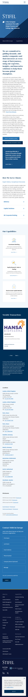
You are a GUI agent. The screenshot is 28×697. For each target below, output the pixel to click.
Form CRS (17, 641)
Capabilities (19, 41)
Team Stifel (5, 610)
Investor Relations (6, 599)
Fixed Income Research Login (13, 142)
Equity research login (11, 138)
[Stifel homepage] (6, 2)
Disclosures (18, 497)
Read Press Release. (11, 112)
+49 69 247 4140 (9, 444)
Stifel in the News (19, 624)
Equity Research (6, 506)
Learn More (8, 164)
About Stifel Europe (8, 41)
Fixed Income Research (7, 509)
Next (16, 355)
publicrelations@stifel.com (12, 514)
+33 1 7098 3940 (8, 431)
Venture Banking (6, 604)
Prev (11, 355)
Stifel (4, 597)
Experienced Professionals (5, 637)
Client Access (5, 651)
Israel (4, 627)
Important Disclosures (20, 636)
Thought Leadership (19, 621)
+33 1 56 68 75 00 (9, 420)
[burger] (24, 2)
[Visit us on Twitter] (8, 673)
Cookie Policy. (9, 687)
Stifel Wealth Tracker (7, 654)
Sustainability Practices (8, 607)
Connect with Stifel (7, 648)
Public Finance (18, 608)
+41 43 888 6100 (9, 476)
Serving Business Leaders (18, 612)
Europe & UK (5, 622)
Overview (4, 620)
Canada (4, 625)
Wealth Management (7, 602)
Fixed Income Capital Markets (19, 605)
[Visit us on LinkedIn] (4, 673)
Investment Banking (19, 597)
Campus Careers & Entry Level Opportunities (8, 641)
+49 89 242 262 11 (9, 455)
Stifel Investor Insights (20, 626)
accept (14, 691)
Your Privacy (17, 639)
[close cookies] (24, 678)
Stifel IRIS (17, 629)
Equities (17, 599)
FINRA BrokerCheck (19, 644)
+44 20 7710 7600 (9, 398)
